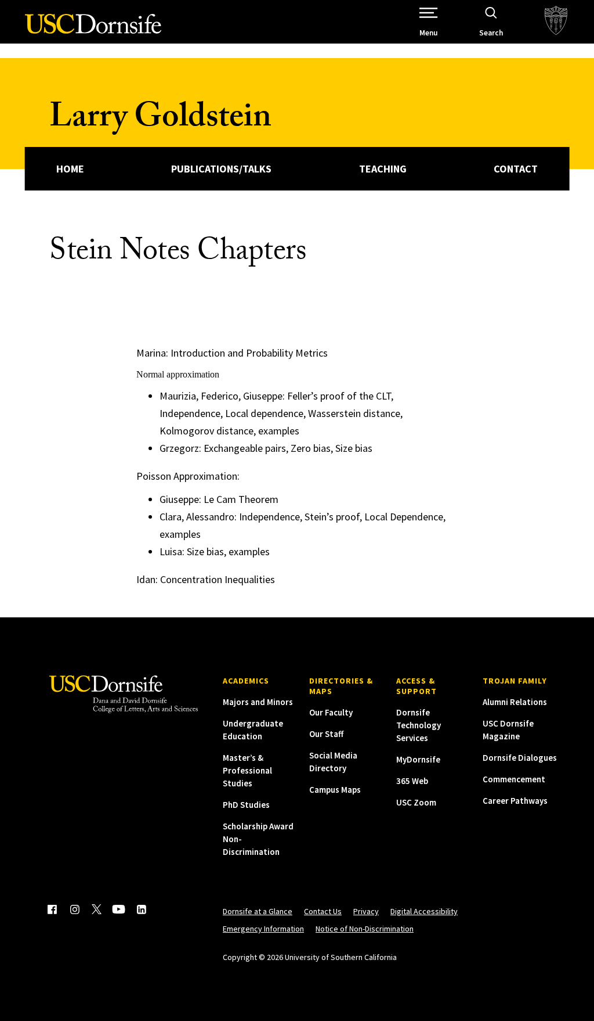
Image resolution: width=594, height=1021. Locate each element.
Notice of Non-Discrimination (365, 928)
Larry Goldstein (160, 120)
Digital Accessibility (424, 911)
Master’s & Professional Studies (247, 770)
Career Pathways (515, 800)
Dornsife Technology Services (418, 725)
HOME (70, 168)
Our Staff (326, 733)
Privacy (366, 911)
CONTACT (516, 168)
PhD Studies (246, 804)
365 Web (412, 780)
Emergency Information (263, 928)
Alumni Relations (515, 701)
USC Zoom (416, 802)
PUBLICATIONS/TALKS (221, 168)
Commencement (514, 779)
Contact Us (323, 911)
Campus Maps (335, 789)
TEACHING (383, 168)
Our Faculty (331, 712)
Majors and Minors (258, 701)
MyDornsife (418, 759)
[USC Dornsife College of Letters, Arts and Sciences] (93, 30)
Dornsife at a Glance (257, 911)
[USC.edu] (556, 22)
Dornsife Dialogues (520, 757)
